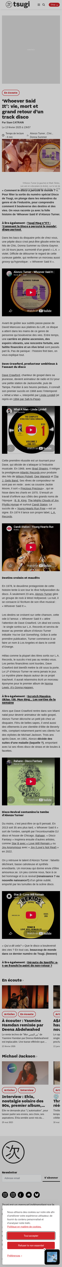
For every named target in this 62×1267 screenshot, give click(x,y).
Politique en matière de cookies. (24, 1226)
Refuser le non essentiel (31, 1245)
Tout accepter (31, 1235)
